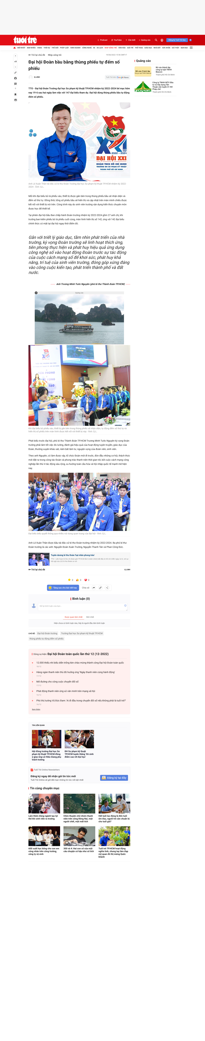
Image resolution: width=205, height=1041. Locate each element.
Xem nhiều (31, 48)
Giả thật (175, 48)
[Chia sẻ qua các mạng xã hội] (107, 588)
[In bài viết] (15, 100)
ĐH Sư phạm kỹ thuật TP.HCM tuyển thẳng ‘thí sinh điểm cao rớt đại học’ (79, 754)
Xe (94, 48)
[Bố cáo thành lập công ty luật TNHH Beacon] (143, 71)
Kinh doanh (75, 48)
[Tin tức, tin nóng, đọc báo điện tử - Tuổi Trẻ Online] (25, 40)
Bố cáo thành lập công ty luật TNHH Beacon (164, 69)
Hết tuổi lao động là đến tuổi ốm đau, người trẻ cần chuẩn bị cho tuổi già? (114, 819)
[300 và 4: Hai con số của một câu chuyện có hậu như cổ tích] (79, 836)
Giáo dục (148, 48)
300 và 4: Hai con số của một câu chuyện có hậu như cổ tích (78, 850)
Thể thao (139, 48)
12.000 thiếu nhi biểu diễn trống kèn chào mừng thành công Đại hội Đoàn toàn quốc (80, 662)
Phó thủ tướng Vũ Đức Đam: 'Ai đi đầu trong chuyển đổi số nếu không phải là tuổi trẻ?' (81, 700)
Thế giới (55, 48)
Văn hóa (122, 48)
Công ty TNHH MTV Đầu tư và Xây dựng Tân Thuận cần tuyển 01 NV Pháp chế (162, 85)
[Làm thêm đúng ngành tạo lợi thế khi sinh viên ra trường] (44, 803)
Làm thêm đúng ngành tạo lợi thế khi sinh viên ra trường (43, 817)
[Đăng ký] (114, 778)
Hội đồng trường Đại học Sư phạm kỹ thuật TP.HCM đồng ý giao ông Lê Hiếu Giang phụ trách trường (46, 755)
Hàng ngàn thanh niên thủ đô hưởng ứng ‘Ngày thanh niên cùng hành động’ (75, 672)
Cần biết (131, 40)
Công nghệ (87, 48)
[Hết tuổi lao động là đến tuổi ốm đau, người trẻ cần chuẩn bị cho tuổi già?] (114, 803)
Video (39, 48)
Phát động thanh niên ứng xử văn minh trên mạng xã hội (65, 691)
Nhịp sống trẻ (111, 48)
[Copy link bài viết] (100, 588)
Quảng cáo (145, 40)
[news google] (117, 77)
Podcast (103, 40)
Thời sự (47, 48)
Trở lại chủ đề (38, 55)
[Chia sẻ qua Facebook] (93, 588)
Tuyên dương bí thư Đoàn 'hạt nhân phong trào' (72, 555)
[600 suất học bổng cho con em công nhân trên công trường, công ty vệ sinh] (44, 836)
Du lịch (100, 48)
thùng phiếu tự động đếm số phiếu (46, 638)
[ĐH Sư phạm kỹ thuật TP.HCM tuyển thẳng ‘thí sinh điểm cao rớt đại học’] (79, 739)
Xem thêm (36, 709)
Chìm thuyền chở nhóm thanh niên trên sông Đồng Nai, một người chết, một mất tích (78, 819)
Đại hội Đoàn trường (47, 633)
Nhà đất (157, 48)
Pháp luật (64, 48)
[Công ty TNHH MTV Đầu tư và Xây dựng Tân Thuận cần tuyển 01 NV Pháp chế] (143, 86)
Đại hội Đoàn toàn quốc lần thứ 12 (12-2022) (78, 654)
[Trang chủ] (14, 47)
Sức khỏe (166, 48)
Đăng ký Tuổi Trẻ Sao (177, 40)
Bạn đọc (184, 48)
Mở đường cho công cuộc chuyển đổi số (57, 681)
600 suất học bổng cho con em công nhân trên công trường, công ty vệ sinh (43, 851)
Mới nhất (21, 48)
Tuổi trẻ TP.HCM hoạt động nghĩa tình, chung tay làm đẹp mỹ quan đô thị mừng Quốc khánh (113, 852)
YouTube (118, 40)
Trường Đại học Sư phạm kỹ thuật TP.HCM (82, 633)
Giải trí (130, 48)
